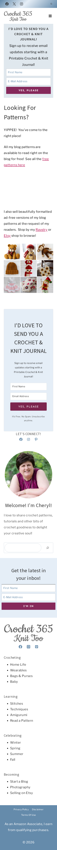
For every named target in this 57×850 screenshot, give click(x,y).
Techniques (19, 709)
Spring (15, 748)
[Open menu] (50, 15)
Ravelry (41, 230)
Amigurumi (18, 715)
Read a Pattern (21, 720)
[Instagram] (21, 4)
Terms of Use (28, 815)
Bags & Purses (21, 676)
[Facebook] (7, 4)
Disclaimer (37, 809)
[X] (14, 4)
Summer (16, 754)
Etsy (7, 236)
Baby (14, 682)
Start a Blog (19, 781)
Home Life (18, 664)
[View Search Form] (51, 4)
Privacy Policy (21, 809)
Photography (20, 787)
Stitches (16, 703)
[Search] (47, 547)
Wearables (18, 670)
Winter (15, 742)
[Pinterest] (36, 646)
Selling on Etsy (21, 793)
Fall (12, 759)
